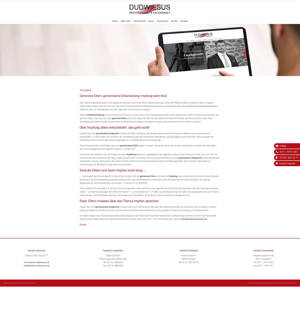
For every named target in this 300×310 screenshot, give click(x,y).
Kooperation (162, 21)
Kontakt (184, 21)
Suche (260, 283)
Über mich (125, 21)
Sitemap (252, 283)
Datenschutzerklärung (286, 283)
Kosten (174, 21)
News (151, 21)
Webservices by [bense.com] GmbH (20, 283)
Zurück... (84, 224)
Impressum (269, 283)
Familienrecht (139, 21)
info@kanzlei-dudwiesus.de (194, 219)
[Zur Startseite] (150, 13)
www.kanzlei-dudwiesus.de (36, 262)
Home (115, 21)
